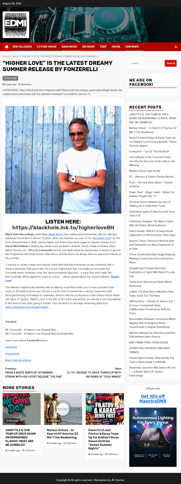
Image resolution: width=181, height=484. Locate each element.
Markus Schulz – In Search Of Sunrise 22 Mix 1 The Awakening (62, 433)
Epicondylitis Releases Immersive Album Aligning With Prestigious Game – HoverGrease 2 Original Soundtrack (152, 323)
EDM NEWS (132, 46)
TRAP (103, 46)
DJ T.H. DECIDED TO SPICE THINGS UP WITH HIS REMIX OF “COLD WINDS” (94, 372)
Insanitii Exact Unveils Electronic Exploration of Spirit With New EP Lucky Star (152, 272)
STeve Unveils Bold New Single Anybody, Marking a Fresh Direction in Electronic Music (152, 258)
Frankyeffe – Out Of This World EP (149, 151)
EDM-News (26, 84)
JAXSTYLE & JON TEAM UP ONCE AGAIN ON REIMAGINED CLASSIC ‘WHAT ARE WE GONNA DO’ (20, 437)
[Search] (176, 47)
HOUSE (116, 46)
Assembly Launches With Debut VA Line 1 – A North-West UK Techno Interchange (152, 371)
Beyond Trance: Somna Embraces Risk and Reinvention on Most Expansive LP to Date (151, 244)
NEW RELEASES (22, 46)
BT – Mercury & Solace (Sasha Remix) (151, 176)
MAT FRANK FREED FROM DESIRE (148, 342)
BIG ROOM (88, 46)
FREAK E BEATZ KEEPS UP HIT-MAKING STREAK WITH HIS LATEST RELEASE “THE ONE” (33, 372)
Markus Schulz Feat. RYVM (144, 171)
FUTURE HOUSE (47, 46)
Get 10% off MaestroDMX (153, 398)
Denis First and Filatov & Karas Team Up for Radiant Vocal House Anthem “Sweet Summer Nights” (103, 439)
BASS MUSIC (69, 46)
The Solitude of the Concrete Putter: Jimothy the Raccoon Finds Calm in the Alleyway (152, 161)
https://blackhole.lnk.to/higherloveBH (63, 227)
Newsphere (100, 480)
